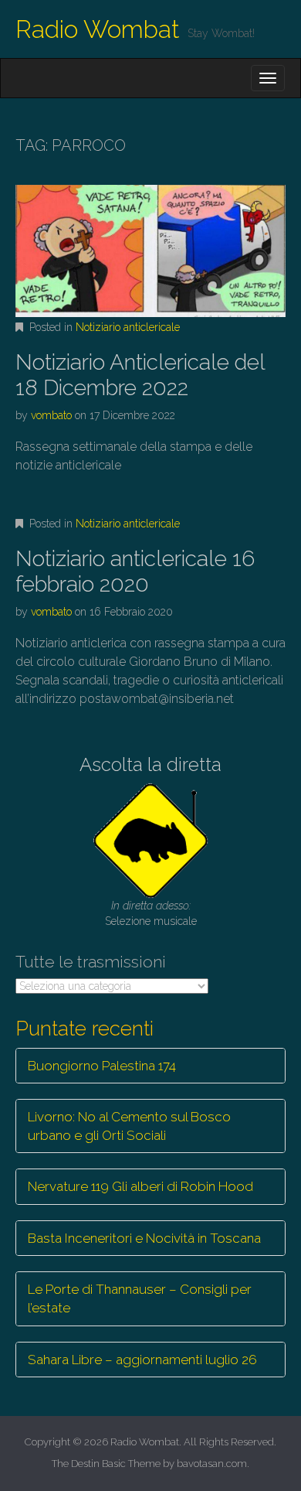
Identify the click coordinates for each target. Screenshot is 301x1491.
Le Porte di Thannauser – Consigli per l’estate (140, 1298)
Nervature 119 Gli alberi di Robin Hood (140, 1186)
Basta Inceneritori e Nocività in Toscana (144, 1238)
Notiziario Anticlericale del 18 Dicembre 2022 (140, 375)
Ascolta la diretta (150, 764)
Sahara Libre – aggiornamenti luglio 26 (142, 1359)
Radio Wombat (97, 29)
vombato (51, 415)
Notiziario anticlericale (128, 327)
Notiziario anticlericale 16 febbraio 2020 (135, 572)
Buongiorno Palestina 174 (102, 1065)
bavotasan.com (212, 1463)
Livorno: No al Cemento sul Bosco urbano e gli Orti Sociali (129, 1126)
